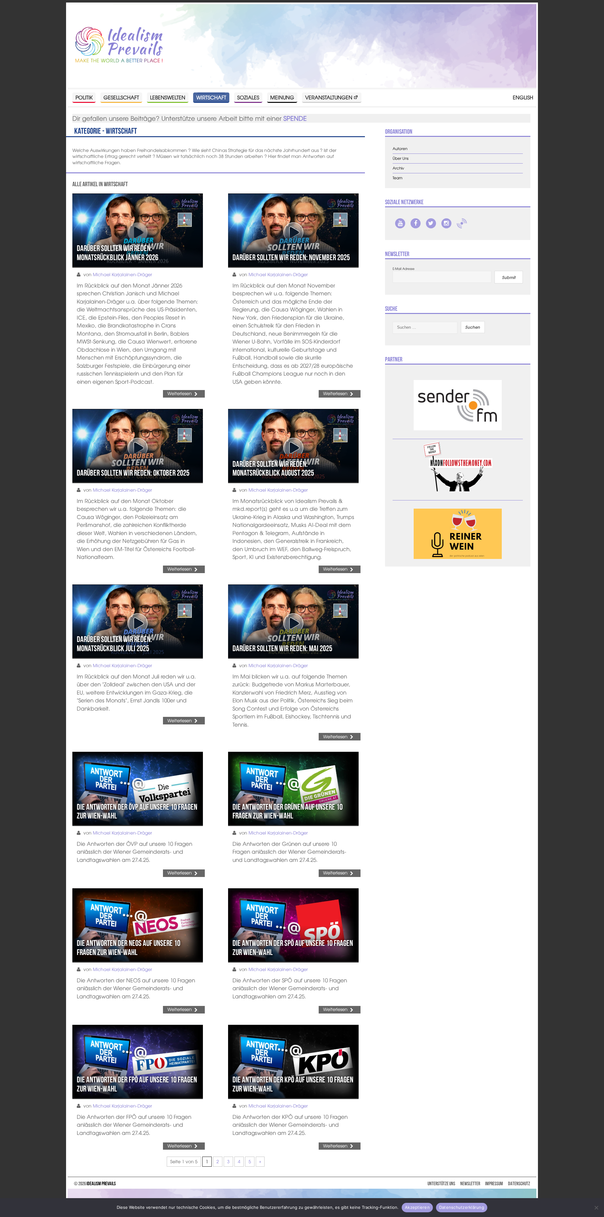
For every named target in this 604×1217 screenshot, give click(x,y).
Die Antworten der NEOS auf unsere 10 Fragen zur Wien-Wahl (128, 948)
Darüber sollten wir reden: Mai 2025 (282, 648)
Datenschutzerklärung (461, 1207)
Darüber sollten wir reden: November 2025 (291, 257)
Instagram (446, 223)
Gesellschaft (121, 97)
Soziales (248, 97)
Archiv (398, 168)
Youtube (400, 223)
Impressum (494, 1183)
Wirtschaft (211, 97)
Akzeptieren (417, 1207)
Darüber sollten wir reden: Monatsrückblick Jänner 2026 (117, 253)
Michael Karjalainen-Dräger (122, 274)
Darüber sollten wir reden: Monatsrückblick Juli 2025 (114, 644)
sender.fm (462, 223)
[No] (596, 1207)
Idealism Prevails (101, 1183)
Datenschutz (519, 1183)
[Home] (119, 45)
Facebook (416, 223)
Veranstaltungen (328, 97)
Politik (84, 97)
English (523, 97)
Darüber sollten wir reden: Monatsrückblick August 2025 (273, 468)
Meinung (282, 97)
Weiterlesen (179, 393)
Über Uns (401, 158)
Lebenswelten (167, 97)
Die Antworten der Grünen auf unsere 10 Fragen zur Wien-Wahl (287, 811)
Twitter (431, 223)
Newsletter (470, 1183)
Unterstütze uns (441, 1183)
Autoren (400, 148)
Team (397, 178)
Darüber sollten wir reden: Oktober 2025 (133, 472)
